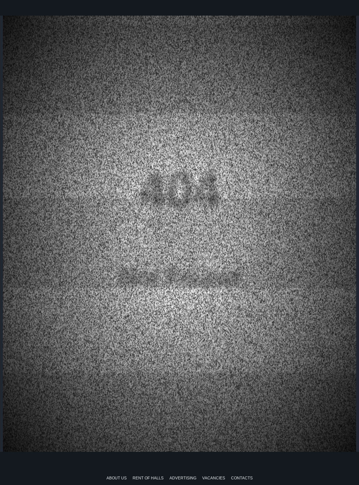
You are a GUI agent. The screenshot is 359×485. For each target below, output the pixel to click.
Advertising (182, 478)
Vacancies (213, 478)
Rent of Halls (148, 478)
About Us (116, 478)
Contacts (242, 478)
